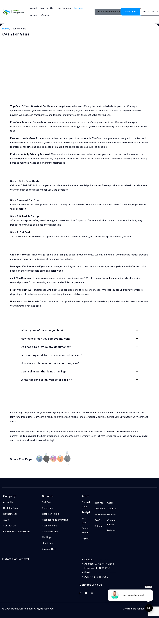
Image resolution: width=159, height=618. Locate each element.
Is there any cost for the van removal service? (51, 355)
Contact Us (9, 525)
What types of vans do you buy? (42, 330)
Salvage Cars (49, 549)
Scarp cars (48, 508)
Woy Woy (84, 520)
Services (79, 8)
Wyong (85, 538)
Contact (46, 15)
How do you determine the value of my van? (50, 363)
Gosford (99, 520)
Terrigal (86, 512)
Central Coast (86, 504)
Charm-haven (111, 522)
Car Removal (64, 8)
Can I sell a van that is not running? (44, 371)
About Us (8, 502)
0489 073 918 (102, 559)
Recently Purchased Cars (16, 531)
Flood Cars (48, 543)
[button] (79, 330)
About (33, 8)
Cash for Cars (47, 8)
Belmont (99, 526)
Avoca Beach (85, 530)
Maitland (111, 530)
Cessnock (100, 508)
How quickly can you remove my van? (45, 339)
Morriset (111, 514)
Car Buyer (47, 537)
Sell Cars (46, 502)
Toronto (111, 508)
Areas (33, 15)
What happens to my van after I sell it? (46, 380)
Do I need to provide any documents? (46, 347)
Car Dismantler (50, 531)
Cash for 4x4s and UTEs (55, 519)
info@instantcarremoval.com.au (108, 572)
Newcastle (100, 514)
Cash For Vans (49, 525)
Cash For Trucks (50, 513)
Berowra (99, 502)
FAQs (6, 519)
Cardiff (110, 502)
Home (5, 28)
